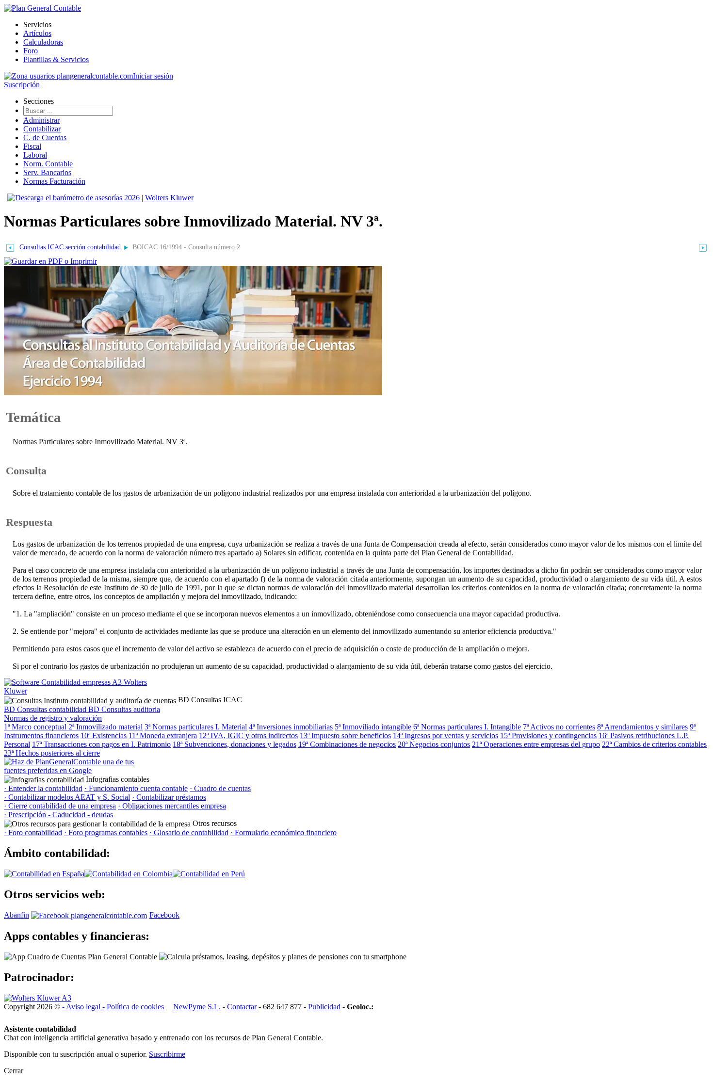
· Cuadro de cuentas (220, 788)
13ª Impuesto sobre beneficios (345, 735)
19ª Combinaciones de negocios (347, 744)
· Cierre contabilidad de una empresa (60, 806)
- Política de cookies (133, 1006)
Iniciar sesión (153, 76)
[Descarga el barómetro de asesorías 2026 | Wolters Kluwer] (100, 198)
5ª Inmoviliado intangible (373, 727)
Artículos (37, 33)
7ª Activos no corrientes (559, 727)
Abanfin (16, 915)
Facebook (164, 915)
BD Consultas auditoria (124, 709)
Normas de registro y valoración (53, 718)
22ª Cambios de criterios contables (654, 744)
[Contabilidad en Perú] (209, 874)
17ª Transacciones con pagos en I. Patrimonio (101, 744)
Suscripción (22, 85)
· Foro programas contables (105, 832)
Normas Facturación (54, 181)
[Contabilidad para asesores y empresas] (42, 8)
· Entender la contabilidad (43, 788)
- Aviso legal (81, 1006)
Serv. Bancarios (47, 172)
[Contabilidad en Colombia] (128, 874)
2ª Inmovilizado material (105, 727)
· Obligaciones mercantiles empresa (172, 806)
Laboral (35, 155)
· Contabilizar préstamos (169, 797)
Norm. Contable (48, 164)
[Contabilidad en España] (44, 874)
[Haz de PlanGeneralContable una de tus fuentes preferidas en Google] (76, 770)
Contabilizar (42, 129)
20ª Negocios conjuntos (434, 744)
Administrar (41, 120)
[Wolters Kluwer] (37, 998)
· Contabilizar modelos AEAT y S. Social (67, 797)
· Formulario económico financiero (283, 832)
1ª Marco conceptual (36, 727)
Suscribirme (167, 1054)
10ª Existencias (104, 735)
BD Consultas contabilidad (46, 709)
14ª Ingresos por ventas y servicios (445, 735)
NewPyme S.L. (197, 1006)
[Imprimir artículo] (50, 261)
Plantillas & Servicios (56, 59)
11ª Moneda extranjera (163, 735)
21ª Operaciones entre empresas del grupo (536, 744)
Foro (30, 51)
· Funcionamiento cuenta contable (136, 788)
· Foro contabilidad (33, 832)
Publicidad (324, 1006)
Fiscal (32, 146)
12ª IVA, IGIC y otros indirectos (248, 735)
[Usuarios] (68, 76)
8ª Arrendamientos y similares (642, 727)
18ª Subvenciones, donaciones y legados (234, 744)
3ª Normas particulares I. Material (196, 727)
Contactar (242, 1006)
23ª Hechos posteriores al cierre (52, 753)
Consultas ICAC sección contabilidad (70, 247)
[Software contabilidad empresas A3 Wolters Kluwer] (76, 691)
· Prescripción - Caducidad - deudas (58, 814)
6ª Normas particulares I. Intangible (467, 727)
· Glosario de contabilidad (188, 832)
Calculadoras (43, 42)
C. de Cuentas (44, 137)
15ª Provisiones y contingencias (548, 735)
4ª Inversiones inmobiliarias (291, 727)
